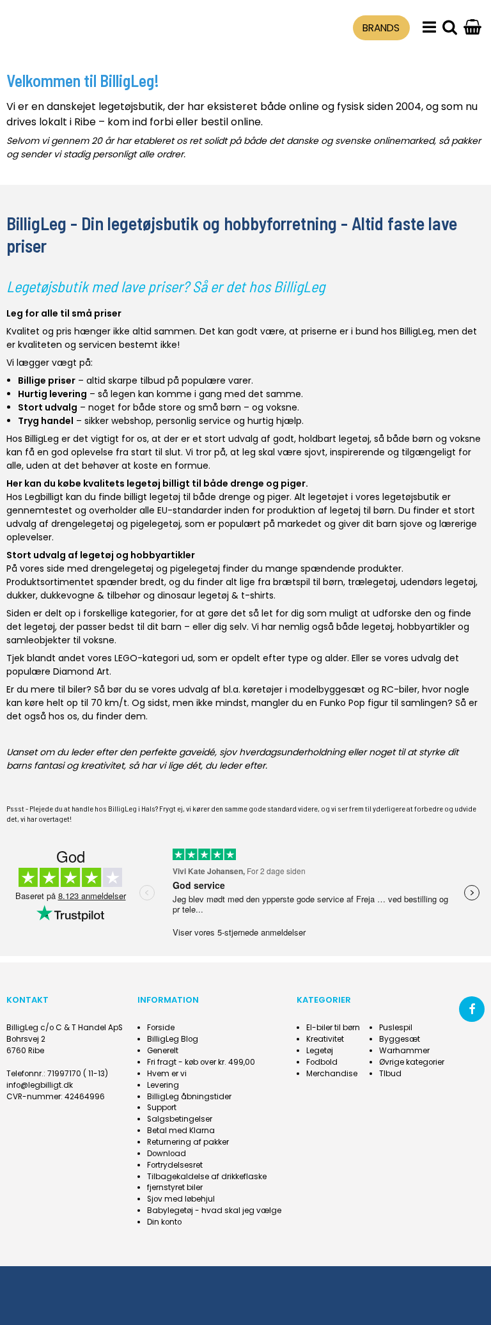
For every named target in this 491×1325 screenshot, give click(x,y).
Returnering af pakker (188, 1142)
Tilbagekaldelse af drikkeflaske (207, 1177)
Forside (161, 1028)
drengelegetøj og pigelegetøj (115, 523)
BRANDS (381, 28)
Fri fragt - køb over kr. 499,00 (201, 1062)
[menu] (429, 28)
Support (161, 1107)
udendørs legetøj (438, 582)
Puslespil (395, 1028)
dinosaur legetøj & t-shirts (215, 595)
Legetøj (319, 1051)
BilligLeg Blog (172, 1039)
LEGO (125, 658)
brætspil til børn (308, 582)
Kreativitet (325, 1039)
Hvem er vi (167, 1074)
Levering (163, 1085)
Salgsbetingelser (179, 1119)
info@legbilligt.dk (39, 1085)
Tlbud (390, 1074)
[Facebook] (472, 1009)
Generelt (162, 1051)
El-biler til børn (333, 1028)
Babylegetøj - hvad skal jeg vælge (214, 1210)
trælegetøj (372, 582)
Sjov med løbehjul (181, 1199)
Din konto (164, 1222)
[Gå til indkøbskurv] (472, 28)
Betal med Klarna (181, 1130)
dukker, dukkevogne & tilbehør (73, 595)
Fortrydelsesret (175, 1165)
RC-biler (399, 689)
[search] (449, 28)
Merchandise (331, 1074)
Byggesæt (399, 1039)
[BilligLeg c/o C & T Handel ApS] (66, 25)
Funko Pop (342, 702)
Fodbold (322, 1062)
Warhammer (404, 1051)
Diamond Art (81, 671)
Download (166, 1154)
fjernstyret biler (175, 1187)
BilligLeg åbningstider (189, 1097)
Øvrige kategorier (411, 1062)
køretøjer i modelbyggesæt (304, 689)
